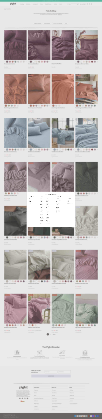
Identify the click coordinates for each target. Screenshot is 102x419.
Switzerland (48, 221)
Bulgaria (47, 200)
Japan (57, 205)
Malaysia (57, 207)
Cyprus (47, 201)
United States (69, 198)
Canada (68, 200)
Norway (41, 215)
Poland (47, 215)
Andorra (41, 198)
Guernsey (30, 200)
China (57, 201)
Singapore (57, 210)
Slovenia (41, 220)
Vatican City (48, 223)
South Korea (58, 211)
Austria (47, 198)
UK (29, 198)
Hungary (41, 208)
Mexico (68, 201)
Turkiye (41, 223)
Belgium (41, 200)
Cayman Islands (58, 200)
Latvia (41, 211)
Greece (47, 207)
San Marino (42, 218)
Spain (47, 220)
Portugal (41, 217)
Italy (46, 210)
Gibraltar (41, 207)
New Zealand (58, 208)
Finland (47, 204)
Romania (47, 217)
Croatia (41, 201)
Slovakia (47, 218)
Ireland (41, 210)
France (41, 205)
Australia (57, 198)
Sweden (41, 221)
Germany (47, 205)
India (57, 204)
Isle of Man (30, 201)
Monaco (41, 214)
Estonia (41, 204)
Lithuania (47, 211)
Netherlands (48, 214)
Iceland (47, 208)
